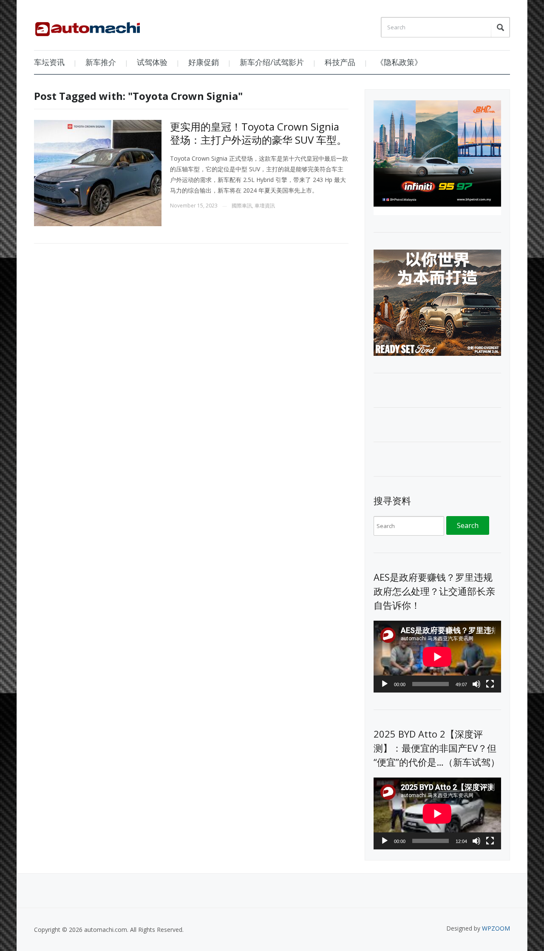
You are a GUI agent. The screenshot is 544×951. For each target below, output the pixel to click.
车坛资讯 (49, 62)
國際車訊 (242, 205)
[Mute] (476, 684)
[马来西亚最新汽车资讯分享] (87, 26)
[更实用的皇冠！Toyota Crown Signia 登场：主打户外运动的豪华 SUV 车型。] (98, 172)
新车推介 (100, 62)
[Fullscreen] (490, 684)
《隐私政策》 (399, 62)
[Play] (384, 684)
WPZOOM (496, 928)
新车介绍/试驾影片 (272, 62)
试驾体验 (152, 62)
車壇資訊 (265, 205)
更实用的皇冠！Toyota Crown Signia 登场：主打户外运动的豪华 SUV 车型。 (258, 133)
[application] (437, 657)
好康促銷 (203, 62)
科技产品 (340, 62)
